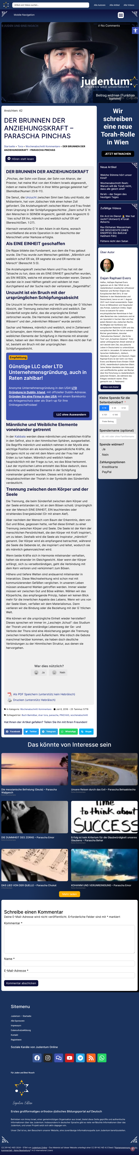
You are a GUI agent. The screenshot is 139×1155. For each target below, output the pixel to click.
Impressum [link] (16, 1025)
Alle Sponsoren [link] (17, 1021)
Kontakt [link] (14, 1035)
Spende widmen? (111, 444)
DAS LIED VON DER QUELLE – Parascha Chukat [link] (28, 885)
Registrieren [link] (16, 1039)
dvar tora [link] (43, 715)
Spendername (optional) (116, 430)
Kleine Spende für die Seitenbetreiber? (114, 400)
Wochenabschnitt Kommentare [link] (43, 146)
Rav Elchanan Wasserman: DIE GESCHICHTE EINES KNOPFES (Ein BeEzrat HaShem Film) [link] (115, 231)
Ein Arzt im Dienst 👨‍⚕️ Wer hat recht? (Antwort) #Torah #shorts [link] (117, 219)
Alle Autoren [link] (99, 5)
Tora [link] (20, 146)
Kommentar (13, 923)
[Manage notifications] (132, 1149)
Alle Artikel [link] (115, 5)
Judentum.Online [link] (39, 1147)
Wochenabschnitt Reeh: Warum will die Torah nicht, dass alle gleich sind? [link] (116, 186)
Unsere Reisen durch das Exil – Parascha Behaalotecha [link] (103, 789)
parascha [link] (53, 715)
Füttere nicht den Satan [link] (114, 241)
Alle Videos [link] (129, 5)
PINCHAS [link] (64, 715)
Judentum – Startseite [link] (21, 1016)
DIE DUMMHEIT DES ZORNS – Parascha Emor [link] (27, 837)
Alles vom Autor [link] (111, 387)
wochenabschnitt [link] (79, 715)
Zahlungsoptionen (112, 462)
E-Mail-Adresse (16, 970)
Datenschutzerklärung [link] (21, 1030)
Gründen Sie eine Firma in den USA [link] (33, 396)
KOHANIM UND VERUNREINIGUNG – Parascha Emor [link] (101, 885)
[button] (13, 732)
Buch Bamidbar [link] (29, 715)
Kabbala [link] (20, 436)
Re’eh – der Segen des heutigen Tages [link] (113, 196)
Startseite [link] (9, 146)
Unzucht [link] (31, 197)
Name (9, 958)
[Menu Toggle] (121, 15)
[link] (135, 30)
